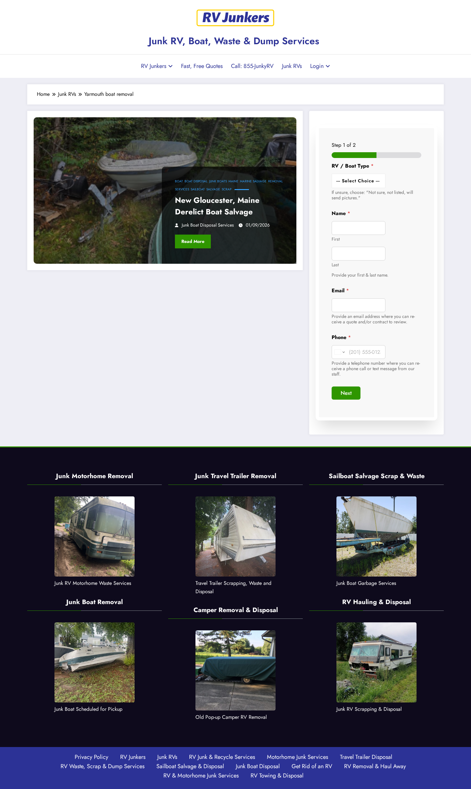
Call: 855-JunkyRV (252, 66)
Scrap (226, 189)
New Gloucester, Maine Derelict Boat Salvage (217, 206)
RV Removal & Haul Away (375, 766)
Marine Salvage (253, 181)
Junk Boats (218, 181)
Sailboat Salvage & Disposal (190, 766)
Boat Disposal (196, 181)
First (336, 239)
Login (317, 66)
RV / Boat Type (353, 166)
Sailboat (198, 189)
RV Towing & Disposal (277, 775)
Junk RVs (292, 66)
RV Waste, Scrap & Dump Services (103, 766)
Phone (341, 337)
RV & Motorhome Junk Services (201, 775)
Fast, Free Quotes (202, 66)
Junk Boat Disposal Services (208, 225)
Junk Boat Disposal (258, 766)
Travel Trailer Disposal (366, 757)
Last (335, 265)
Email (340, 290)
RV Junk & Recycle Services (222, 757)
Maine (233, 181)
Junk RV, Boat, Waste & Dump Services (234, 41)
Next (346, 393)
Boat (179, 181)
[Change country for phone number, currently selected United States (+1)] (339, 352)
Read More (192, 241)
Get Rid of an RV (312, 766)
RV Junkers (153, 66)
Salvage (213, 189)
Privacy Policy (91, 757)
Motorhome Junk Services (297, 757)
